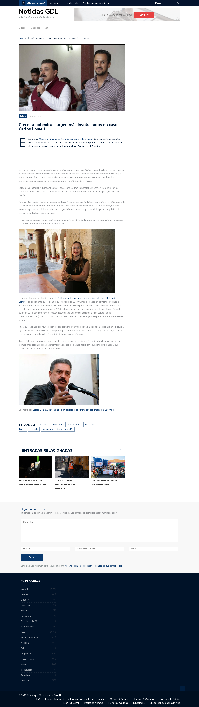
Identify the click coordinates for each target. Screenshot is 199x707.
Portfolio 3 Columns (118, 702)
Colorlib (58, 695)
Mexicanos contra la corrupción (58, 429)
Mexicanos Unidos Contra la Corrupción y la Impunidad (66, 139)
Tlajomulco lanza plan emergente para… (104, 482)
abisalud (43, 424)
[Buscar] (178, 3)
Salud (23, 648)
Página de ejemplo (93, 702)
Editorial (25, 610)
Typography (139, 702)
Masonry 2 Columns (119, 699)
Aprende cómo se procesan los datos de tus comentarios (93, 565)
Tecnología (26, 669)
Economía (25, 605)
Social (24, 664)
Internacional (27, 626)
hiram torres (74, 424)
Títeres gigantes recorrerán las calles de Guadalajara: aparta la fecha (76, 3)
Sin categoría (27, 659)
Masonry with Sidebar (169, 699)
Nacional (25, 642)
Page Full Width (71, 702)
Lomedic (34, 429)
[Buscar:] (164, 3)
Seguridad (26, 653)
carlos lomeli (58, 424)
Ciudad (22, 27)
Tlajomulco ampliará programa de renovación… (33, 482)
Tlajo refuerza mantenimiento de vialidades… (65, 484)
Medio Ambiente (29, 637)
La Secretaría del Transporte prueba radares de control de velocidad (70, 699)
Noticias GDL (38, 11)
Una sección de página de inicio (165, 702)
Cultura (24, 594)
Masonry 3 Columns (144, 699)
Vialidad (25, 680)
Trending (25, 675)
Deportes (35, 27)
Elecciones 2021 (29, 621)
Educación (26, 615)
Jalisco (49, 27)
